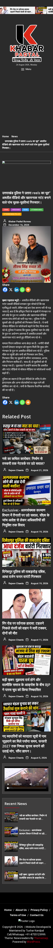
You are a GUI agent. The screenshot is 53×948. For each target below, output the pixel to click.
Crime (6, 209)
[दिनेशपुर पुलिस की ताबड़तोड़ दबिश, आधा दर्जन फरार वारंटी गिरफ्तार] (26, 552)
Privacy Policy (39, 909)
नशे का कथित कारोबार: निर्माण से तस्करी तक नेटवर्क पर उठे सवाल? (23, 461)
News (25, 209)
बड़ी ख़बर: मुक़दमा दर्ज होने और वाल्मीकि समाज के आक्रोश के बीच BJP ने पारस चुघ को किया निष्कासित (26, 684)
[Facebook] (5, 289)
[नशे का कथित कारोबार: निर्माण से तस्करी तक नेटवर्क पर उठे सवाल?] (26, 439)
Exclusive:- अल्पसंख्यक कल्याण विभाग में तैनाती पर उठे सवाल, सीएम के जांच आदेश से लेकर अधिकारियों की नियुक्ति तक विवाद (25, 517)
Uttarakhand (36, 209)
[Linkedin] (16, 289)
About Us (21, 909)
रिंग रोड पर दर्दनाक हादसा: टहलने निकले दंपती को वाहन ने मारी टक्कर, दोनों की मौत (24, 628)
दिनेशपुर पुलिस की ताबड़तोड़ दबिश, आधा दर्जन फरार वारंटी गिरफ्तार (24, 574)
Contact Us (36, 915)
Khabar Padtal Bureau (20, 221)
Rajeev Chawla (16, 470)
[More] (28, 289)
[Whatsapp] (22, 289)
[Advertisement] (26, 104)
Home (8, 909)
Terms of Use (18, 915)
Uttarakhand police (12, 214)
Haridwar (16, 209)
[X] (10, 289)
